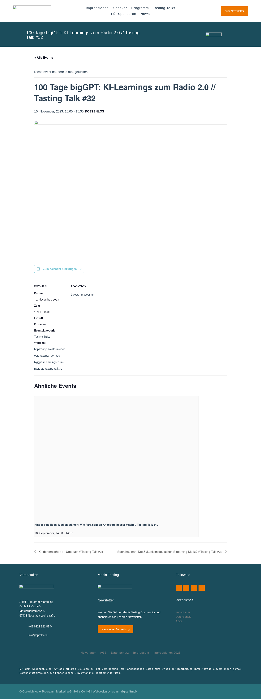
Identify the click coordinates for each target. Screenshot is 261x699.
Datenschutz (183, 616)
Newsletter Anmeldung (115, 629)
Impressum (183, 612)
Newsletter (88, 652)
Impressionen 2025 (167, 652)
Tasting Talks (164, 8)
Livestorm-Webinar (82, 294)
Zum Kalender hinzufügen (60, 269)
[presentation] (116, 457)
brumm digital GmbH (124, 691)
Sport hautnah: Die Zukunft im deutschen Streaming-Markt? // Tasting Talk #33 (170, 551)
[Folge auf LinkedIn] (202, 588)
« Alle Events (43, 57)
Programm (140, 8)
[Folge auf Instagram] (194, 588)
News (145, 14)
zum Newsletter (234, 11)
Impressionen (97, 8)
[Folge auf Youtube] (186, 588)
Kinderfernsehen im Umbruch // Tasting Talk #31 (70, 551)
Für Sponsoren (123, 14)
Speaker (120, 8)
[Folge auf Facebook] (179, 588)
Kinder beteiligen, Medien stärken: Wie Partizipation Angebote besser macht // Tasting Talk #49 (96, 524)
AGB (179, 621)
